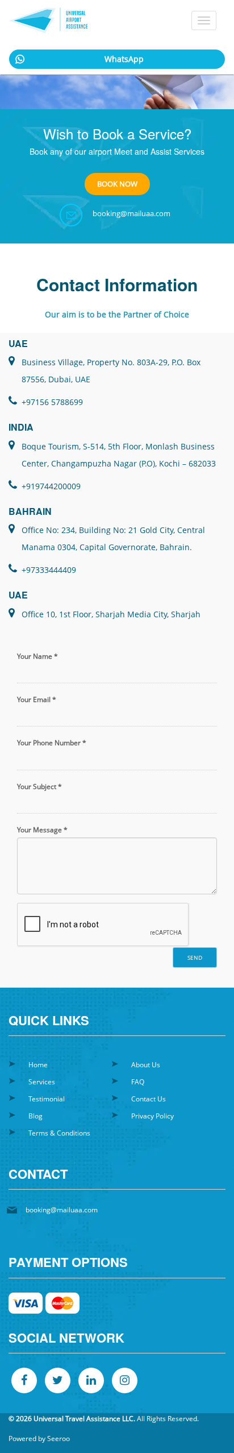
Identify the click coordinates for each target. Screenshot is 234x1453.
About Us (145, 1065)
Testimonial (46, 1099)
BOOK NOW (117, 184)
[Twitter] (57, 1380)
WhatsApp (124, 58)
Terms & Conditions (59, 1133)
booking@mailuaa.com (131, 213)
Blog (35, 1116)
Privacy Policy (152, 1116)
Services (41, 1082)
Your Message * (42, 830)
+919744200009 (51, 486)
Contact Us (148, 1099)
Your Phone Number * (51, 743)
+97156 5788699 (52, 402)
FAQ (137, 1082)
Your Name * (37, 656)
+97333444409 (49, 569)
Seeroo (58, 1438)
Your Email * (36, 699)
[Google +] (124, 1380)
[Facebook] (24, 1380)
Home (38, 1065)
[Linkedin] (91, 1380)
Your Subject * (39, 786)
